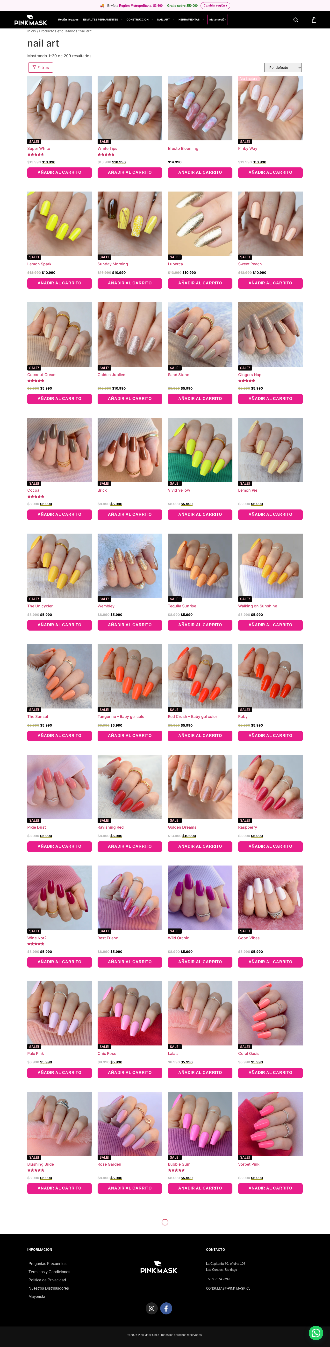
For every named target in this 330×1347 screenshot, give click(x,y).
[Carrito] (314, 20)
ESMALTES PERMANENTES (100, 19)
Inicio (31, 31)
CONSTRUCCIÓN (138, 19)
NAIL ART (163, 19)
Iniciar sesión (217, 19)
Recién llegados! (68, 19)
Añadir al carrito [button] (59, 172)
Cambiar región (215, 5)
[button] (295, 19)
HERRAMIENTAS (189, 19)
